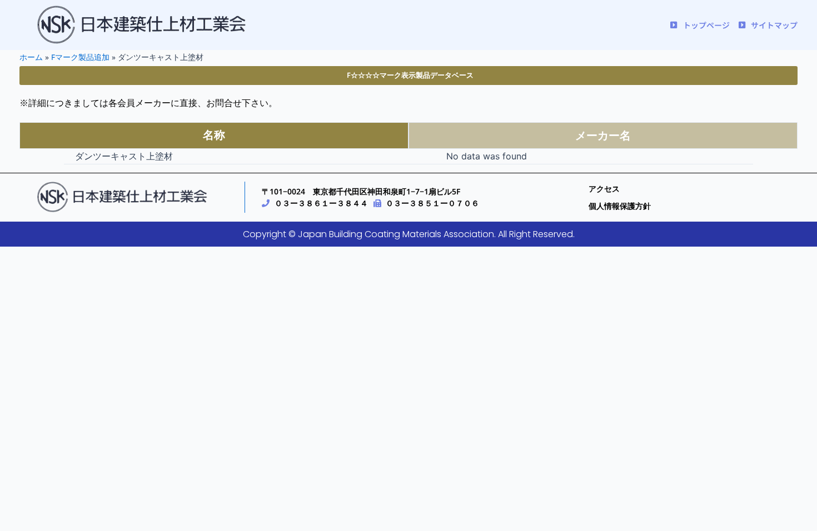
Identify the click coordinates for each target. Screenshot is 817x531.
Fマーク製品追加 (80, 57)
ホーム (31, 57)
